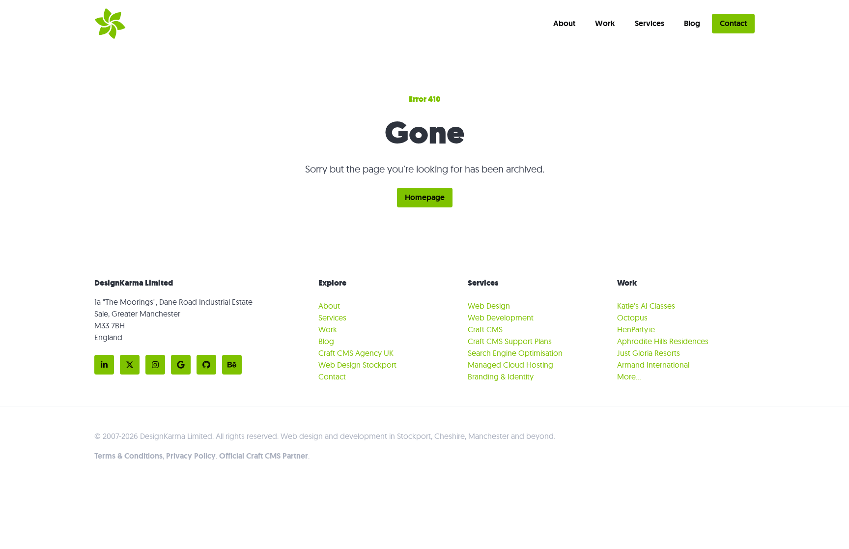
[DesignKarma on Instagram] (155, 365)
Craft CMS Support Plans (510, 341)
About (564, 23)
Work (605, 23)
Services (649, 23)
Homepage (425, 197)
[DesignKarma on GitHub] (206, 365)
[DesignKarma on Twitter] (130, 365)
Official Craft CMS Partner (263, 456)
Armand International (653, 365)
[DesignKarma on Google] (181, 365)
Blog (692, 23)
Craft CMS (485, 329)
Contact (733, 23)
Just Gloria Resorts (648, 353)
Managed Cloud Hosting (510, 365)
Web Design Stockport (357, 365)
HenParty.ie (636, 329)
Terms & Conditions (128, 456)
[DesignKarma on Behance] (232, 365)
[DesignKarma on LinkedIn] (104, 365)
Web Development (501, 317)
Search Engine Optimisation (515, 353)
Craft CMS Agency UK (356, 353)
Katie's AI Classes (646, 306)
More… (629, 376)
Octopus (632, 317)
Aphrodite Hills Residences (662, 341)
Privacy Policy (191, 456)
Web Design (489, 306)
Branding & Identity (501, 376)
